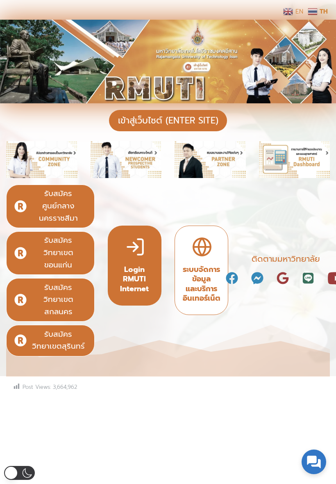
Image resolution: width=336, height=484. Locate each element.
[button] (19, 473)
